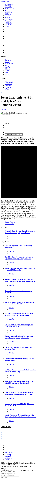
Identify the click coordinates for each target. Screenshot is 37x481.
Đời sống (7, 67)
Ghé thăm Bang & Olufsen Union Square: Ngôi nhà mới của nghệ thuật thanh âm (19, 258)
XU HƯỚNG (9, 5)
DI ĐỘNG (8, 7)
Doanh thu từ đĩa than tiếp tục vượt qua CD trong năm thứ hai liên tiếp (19, 303)
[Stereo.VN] (5, 1)
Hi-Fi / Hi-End (9, 63)
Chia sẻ (10, 222)
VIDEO (7, 17)
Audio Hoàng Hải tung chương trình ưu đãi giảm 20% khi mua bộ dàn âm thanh (19, 382)
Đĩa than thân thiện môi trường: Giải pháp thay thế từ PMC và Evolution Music (19, 314)
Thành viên (8, 21)
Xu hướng (8, 60)
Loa (10, 236)
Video (6, 74)
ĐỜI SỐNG (8, 12)
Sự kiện (7, 69)
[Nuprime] (1, 437)
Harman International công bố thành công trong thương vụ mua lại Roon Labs (19, 337)
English (7, 71)
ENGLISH (8, 15)
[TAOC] (1, 439)
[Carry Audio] (1, 435)
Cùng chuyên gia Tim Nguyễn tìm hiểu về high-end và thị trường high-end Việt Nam (19, 393)
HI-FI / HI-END (10, 8)
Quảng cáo (8, 23)
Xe (6, 65)
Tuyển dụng (8, 24)
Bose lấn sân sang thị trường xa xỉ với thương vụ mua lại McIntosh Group (20, 269)
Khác (6, 72)
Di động (7, 62)
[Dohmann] (1, 433)
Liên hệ (7, 26)
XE (6, 10)
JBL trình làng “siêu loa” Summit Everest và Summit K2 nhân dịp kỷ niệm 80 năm (20, 232)
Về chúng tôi (9, 19)
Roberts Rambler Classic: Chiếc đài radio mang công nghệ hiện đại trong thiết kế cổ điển (20, 280)
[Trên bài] (1, 92)
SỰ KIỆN (8, 14)
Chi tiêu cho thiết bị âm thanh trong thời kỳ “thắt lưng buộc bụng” (19, 325)
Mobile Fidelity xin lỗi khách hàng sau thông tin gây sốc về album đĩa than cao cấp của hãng (20, 416)
